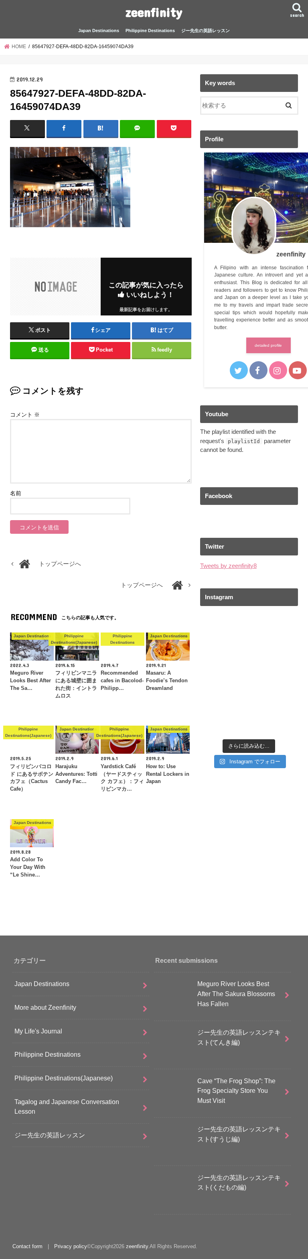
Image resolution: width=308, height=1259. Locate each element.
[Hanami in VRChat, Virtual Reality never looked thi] (274, 659)
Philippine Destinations (150, 30)
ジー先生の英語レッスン (205, 30)
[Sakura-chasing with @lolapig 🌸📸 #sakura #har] (223, 719)
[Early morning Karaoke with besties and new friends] (223, 659)
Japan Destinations (98, 30)
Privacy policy (70, 1246)
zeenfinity (154, 12)
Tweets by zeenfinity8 (228, 566)
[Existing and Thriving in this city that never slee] (274, 719)
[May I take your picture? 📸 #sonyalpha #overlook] (223, 689)
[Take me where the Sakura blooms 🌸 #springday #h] (274, 689)
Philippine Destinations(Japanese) (63, 1078)
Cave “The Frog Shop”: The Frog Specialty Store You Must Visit (236, 1090)
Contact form (27, 1246)
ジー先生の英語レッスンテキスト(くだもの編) (239, 1182)
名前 (15, 493)
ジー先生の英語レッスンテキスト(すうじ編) (239, 1134)
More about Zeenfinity (45, 1007)
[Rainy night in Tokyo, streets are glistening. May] (223, 628)
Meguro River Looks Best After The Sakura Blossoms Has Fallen (236, 993)
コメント (25, 414)
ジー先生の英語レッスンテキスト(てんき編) (239, 1037)
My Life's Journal (38, 1031)
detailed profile (268, 345)
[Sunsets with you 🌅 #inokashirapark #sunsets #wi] (274, 628)
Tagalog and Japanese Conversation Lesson (66, 1106)
